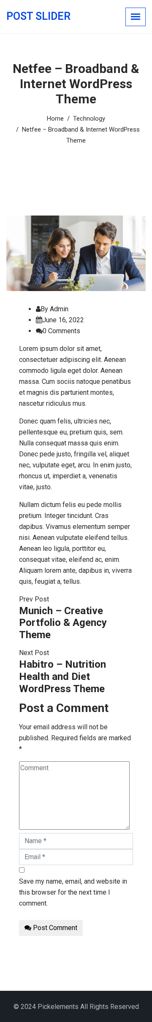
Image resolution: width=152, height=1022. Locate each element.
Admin (59, 309)
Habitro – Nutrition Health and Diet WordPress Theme (62, 676)
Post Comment (54, 928)
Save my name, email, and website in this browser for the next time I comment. (73, 892)
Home (55, 118)
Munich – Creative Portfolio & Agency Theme (63, 623)
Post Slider (38, 16)
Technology (89, 118)
